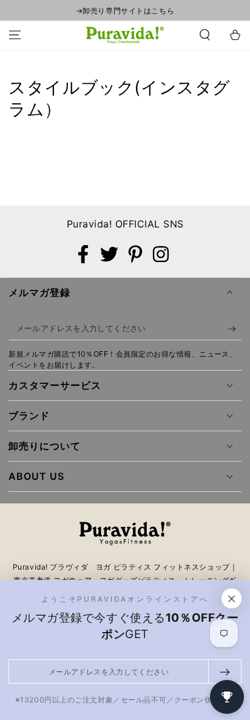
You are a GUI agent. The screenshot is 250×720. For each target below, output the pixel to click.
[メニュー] (15, 35)
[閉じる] (232, 598)
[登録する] (235, 328)
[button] (205, 35)
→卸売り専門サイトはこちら (125, 10)
